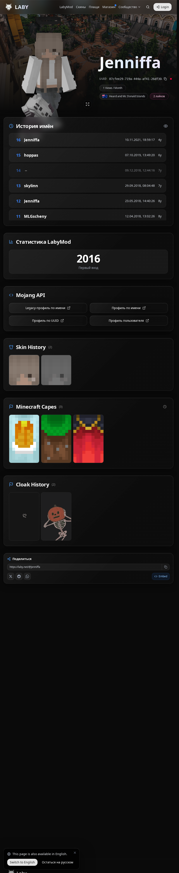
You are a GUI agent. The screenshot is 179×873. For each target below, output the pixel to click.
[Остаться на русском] (74, 852)
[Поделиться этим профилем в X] (10, 576)
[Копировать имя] (45, 139)
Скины (81, 7)
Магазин (108, 7)
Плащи (94, 7)
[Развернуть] (87, 104)
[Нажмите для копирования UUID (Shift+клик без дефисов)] (165, 78)
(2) (50, 347)
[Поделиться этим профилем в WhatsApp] (27, 576)
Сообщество (128, 7)
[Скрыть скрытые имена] (166, 126)
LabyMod (66, 7)
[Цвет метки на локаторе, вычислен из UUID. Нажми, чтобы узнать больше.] (171, 78)
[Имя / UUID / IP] (148, 6)
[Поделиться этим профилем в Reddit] (18, 576)
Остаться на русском (57, 862)
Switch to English (22, 862)
